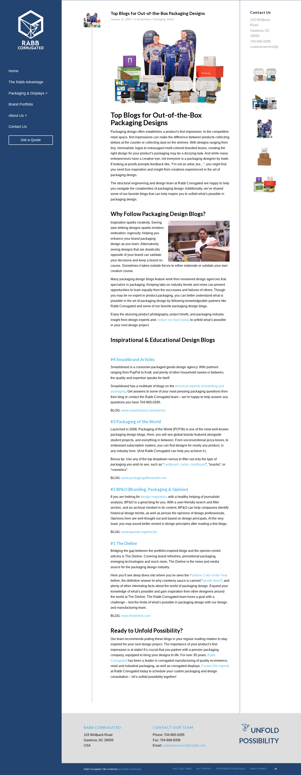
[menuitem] (30, 71)
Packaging (159, 19)
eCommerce (144, 19)
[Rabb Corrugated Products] (92, 20)
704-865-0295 (260, 41)
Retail (170, 19)
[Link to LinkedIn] (276, 768)
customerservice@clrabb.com (271, 46)
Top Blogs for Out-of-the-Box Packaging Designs (158, 13)
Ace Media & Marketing (129, 769)
